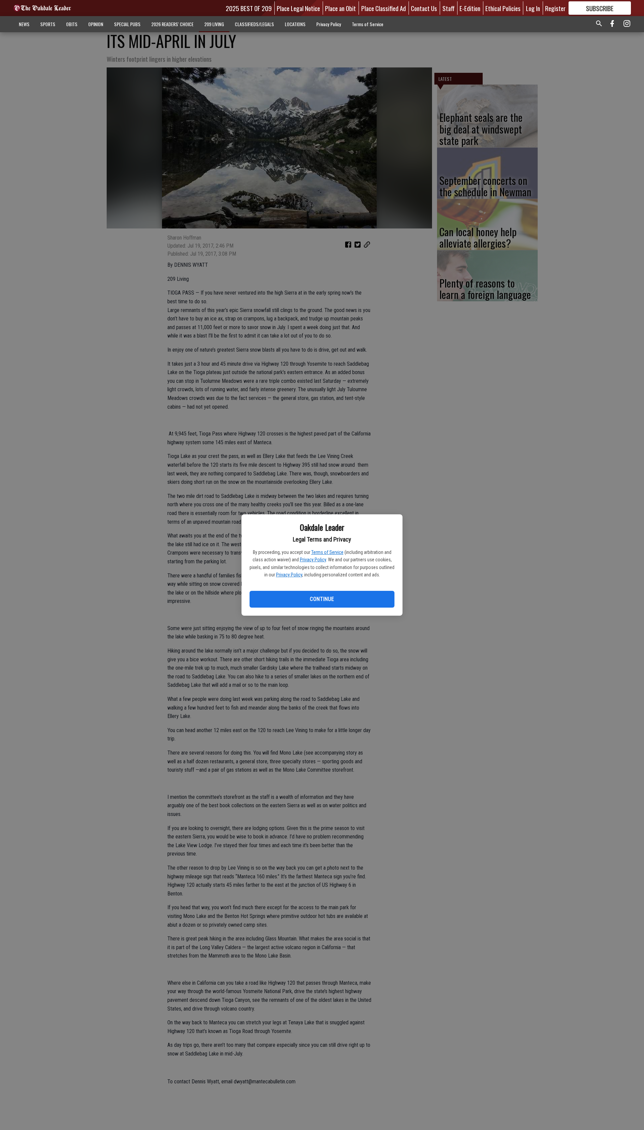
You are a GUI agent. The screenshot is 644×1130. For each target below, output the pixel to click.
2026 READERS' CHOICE (172, 24)
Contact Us (424, 8)
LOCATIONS (295, 24)
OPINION (95, 24)
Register (555, 8)
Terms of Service (327, 552)
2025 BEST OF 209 (249, 8)
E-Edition (470, 8)
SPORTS (47, 24)
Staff (448, 8)
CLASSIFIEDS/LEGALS (254, 24)
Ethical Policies (503, 8)
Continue (322, 599)
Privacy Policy (313, 559)
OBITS (71, 24)
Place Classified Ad (383, 8)
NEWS (24, 24)
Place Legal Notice (298, 8)
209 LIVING (214, 24)
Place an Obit (340, 8)
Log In (533, 8)
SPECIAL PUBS (127, 24)
